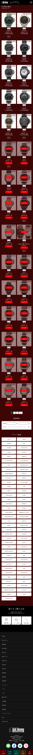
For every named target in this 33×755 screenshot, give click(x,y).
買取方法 (4, 664)
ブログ (3, 693)
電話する (16, 753)
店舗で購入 (6, 623)
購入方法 (4, 652)
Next (21, 412)
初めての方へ (5, 640)
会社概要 (4, 701)
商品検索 (3, 753)
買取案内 (23, 753)
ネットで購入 (16, 623)
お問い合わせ (5, 721)
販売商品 (4, 644)
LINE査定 (10, 753)
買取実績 (4, 672)
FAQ (3, 717)
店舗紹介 (4, 676)
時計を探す (4, 648)
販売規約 (4, 705)
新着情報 (4, 680)
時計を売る (4, 660)
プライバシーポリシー (7, 713)
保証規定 (4, 709)
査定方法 (4, 668)
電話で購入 (26, 623)
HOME (3, 636)
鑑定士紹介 (4, 697)
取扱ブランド (5, 656)
